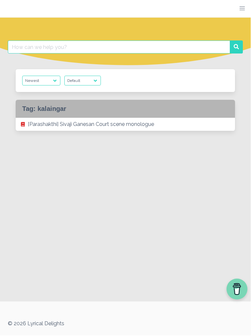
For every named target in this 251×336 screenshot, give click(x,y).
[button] (242, 8)
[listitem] (125, 124)
